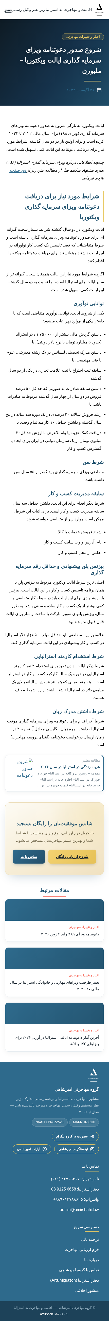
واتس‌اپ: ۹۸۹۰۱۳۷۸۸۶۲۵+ (76, 1199)
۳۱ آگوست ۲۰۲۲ (80, 90)
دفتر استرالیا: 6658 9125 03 (75, 1189)
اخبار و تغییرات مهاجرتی (83, 37)
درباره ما (91, 1260)
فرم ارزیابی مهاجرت (82, 1249)
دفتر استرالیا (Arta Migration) (74, 1280)
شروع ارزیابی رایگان (72, 856)
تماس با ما (29, 856)
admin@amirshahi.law (79, 1210)
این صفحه (18, 170)
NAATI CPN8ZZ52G (49, 1122)
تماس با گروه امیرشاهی (79, 1270)
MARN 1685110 (84, 1122)
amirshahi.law (49, 1314)
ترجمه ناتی (90, 1239)
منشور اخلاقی (87, 1290)
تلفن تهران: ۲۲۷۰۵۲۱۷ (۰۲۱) (75, 1179)
